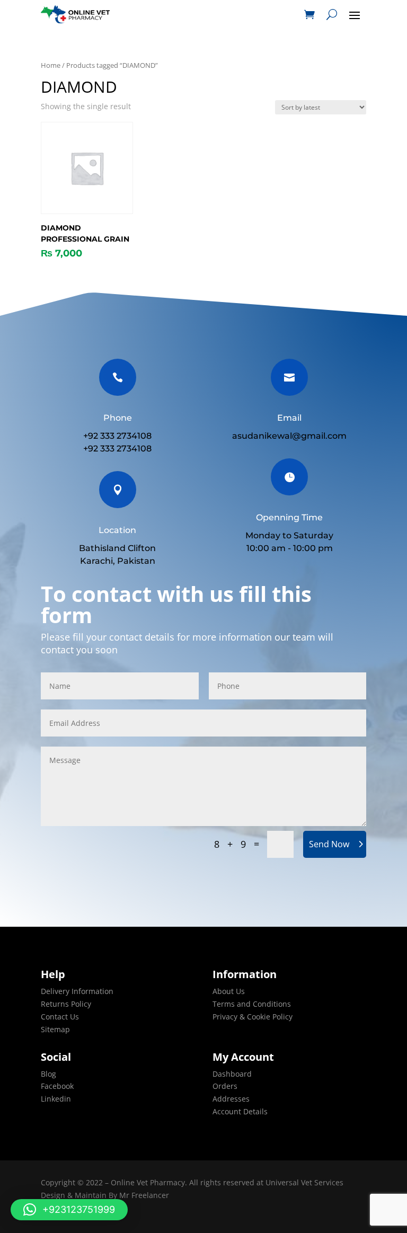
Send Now (329, 844)
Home (50, 65)
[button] (69, 1209)
